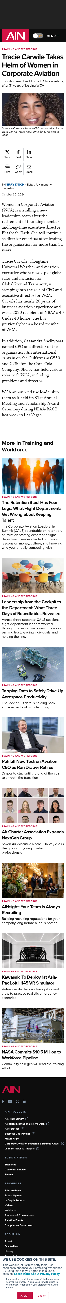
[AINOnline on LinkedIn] (24, 1102)
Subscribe (10, 1164)
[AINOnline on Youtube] (10, 1102)
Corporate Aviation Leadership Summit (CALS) (32, 1143)
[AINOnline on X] (17, 1102)
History (9, 1251)
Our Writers (12, 1246)
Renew (9, 1174)
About (8, 1241)
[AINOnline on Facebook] (3, 1102)
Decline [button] (42, 1295)
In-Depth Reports (15, 1200)
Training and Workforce (20, 49)
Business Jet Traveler (17, 1133)
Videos (9, 1205)
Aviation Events (14, 1220)
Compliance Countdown (19, 1225)
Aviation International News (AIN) (25, 1123)
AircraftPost (12, 1128)
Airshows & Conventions (19, 1215)
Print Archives (13, 1190)
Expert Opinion (13, 1195)
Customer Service (15, 1169)
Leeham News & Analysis (20, 1148)
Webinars (10, 1210)
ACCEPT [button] (25, 1295)
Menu (51, 36)
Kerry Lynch (14, 184)
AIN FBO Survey (14, 1118)
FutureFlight (12, 1138)
